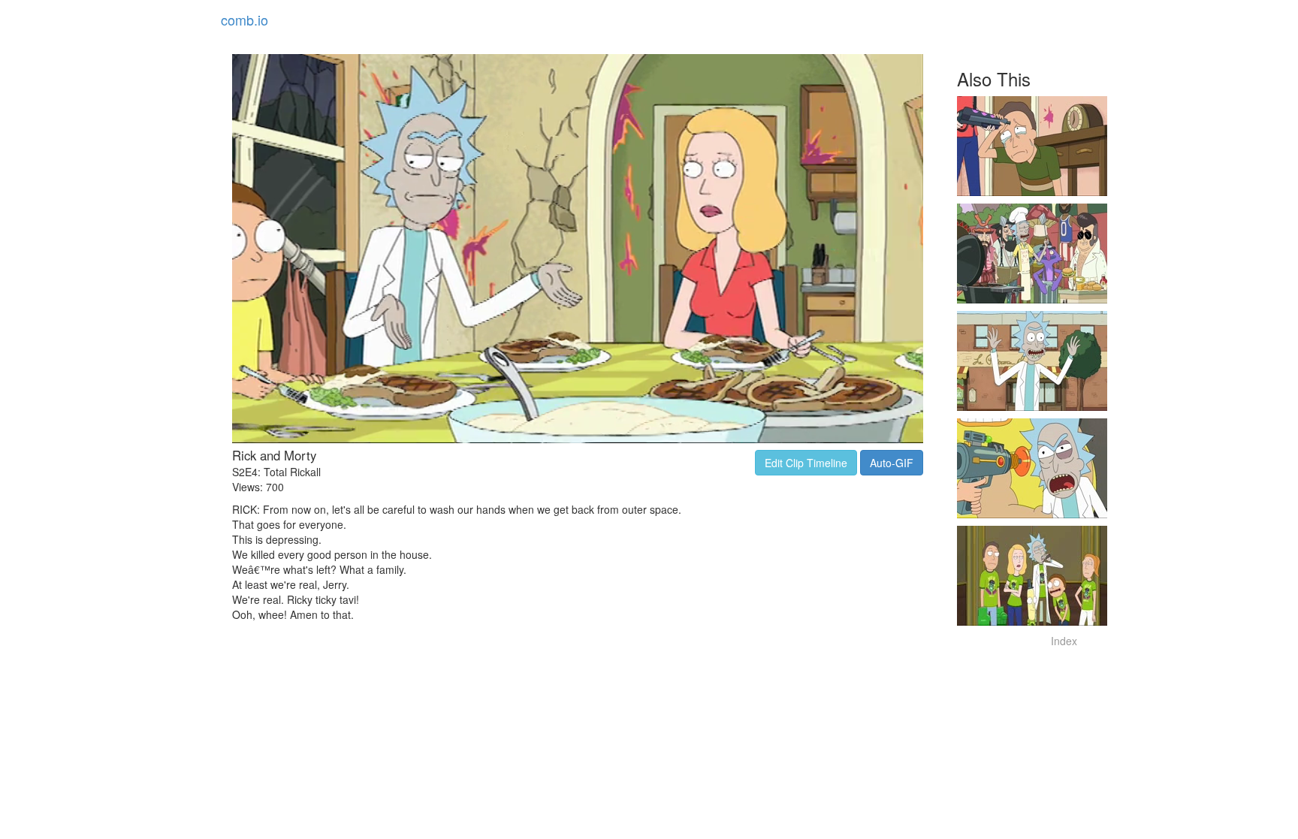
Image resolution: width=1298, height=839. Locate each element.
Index (1064, 640)
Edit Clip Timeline (806, 462)
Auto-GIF (891, 462)
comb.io (244, 19)
